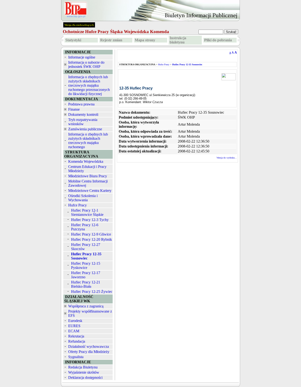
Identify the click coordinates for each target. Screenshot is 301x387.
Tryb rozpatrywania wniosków (82, 122)
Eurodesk (75, 321)
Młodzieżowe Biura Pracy (87, 176)
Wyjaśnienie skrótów (83, 372)
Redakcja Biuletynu (83, 367)
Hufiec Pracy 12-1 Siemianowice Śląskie (87, 212)
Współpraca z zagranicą (85, 306)
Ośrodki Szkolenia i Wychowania (83, 198)
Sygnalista (75, 357)
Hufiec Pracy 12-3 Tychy (90, 220)
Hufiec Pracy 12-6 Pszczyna (84, 227)
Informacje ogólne (81, 57)
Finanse (74, 109)
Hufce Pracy (77, 205)
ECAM (73, 331)
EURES (74, 326)
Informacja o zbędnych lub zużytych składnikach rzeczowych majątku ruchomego (88, 140)
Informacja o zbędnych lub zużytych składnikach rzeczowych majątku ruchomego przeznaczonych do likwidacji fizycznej (89, 85)
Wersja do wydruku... (227, 157)
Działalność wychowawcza (88, 346)
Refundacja (76, 341)
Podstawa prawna (81, 104)
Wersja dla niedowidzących (79, 24)
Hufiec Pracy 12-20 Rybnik (91, 239)
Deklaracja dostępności (85, 377)
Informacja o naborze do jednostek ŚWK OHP (86, 64)
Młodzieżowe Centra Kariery (89, 191)
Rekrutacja (76, 336)
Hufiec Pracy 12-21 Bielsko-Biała (85, 284)
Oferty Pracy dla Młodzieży (88, 352)
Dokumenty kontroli (83, 114)
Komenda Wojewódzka (85, 161)
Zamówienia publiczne (85, 129)
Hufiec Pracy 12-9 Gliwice (91, 234)
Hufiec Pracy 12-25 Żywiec (91, 292)
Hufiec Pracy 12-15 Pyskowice (85, 265)
